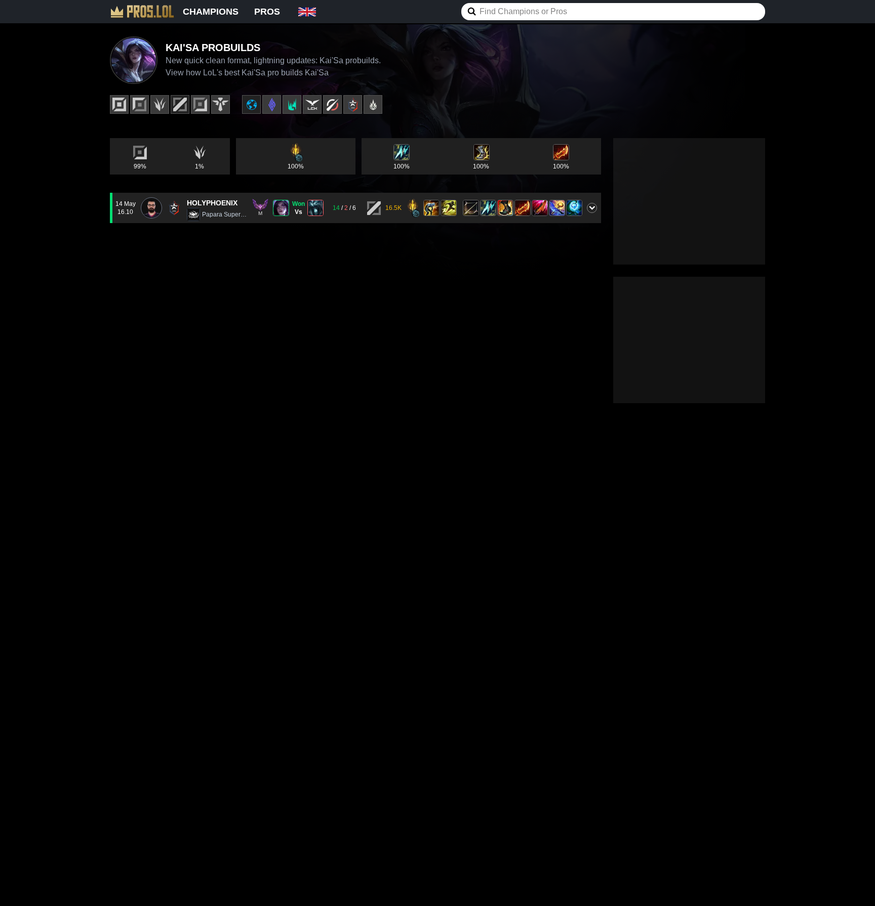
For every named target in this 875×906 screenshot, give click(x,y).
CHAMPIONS (210, 12)
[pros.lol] (142, 12)
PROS (267, 12)
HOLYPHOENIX (212, 203)
